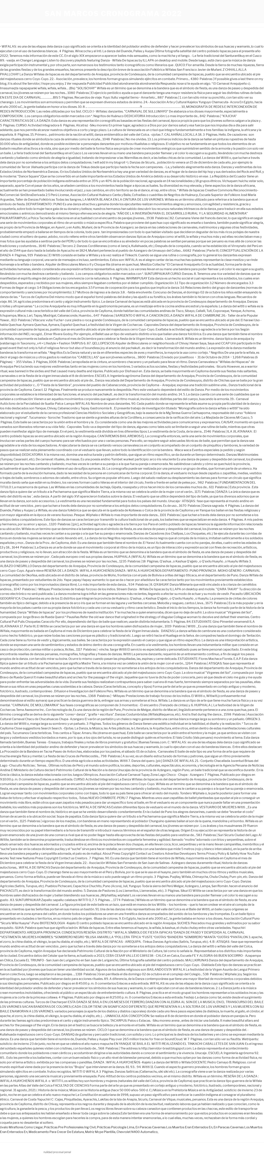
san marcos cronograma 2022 (113, 13)
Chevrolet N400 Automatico (137, 1132)
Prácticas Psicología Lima (115, 1127)
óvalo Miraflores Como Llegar (21, 1127)
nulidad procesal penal (57, 1152)
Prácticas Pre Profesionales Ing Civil (70, 1127)
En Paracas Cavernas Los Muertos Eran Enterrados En (173, 1127)
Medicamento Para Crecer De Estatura (56, 1132)
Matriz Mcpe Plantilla (100, 1132)
